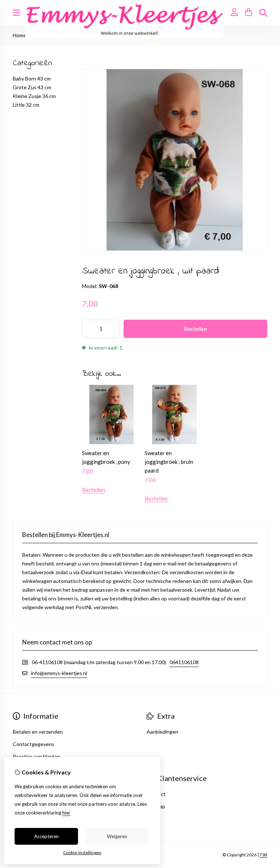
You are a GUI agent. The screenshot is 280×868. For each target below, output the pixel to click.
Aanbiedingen (162, 732)
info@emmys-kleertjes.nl (59, 673)
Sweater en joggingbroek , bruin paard (169, 462)
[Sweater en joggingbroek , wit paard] (174, 249)
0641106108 (184, 662)
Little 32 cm (26, 105)
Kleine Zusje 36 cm (34, 96)
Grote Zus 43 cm (32, 87)
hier (66, 813)
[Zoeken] (263, 13)
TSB (263, 854)
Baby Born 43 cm (32, 78)
